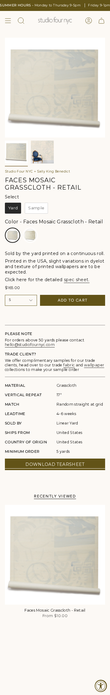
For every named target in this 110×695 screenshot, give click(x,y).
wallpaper (94, 365)
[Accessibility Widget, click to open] (101, 686)
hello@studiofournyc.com (30, 344)
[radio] (13, 208)
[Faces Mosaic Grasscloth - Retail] (55, 555)
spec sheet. (77, 279)
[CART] (101, 21)
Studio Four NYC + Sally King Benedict (37, 171)
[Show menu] (8, 21)
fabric (69, 365)
